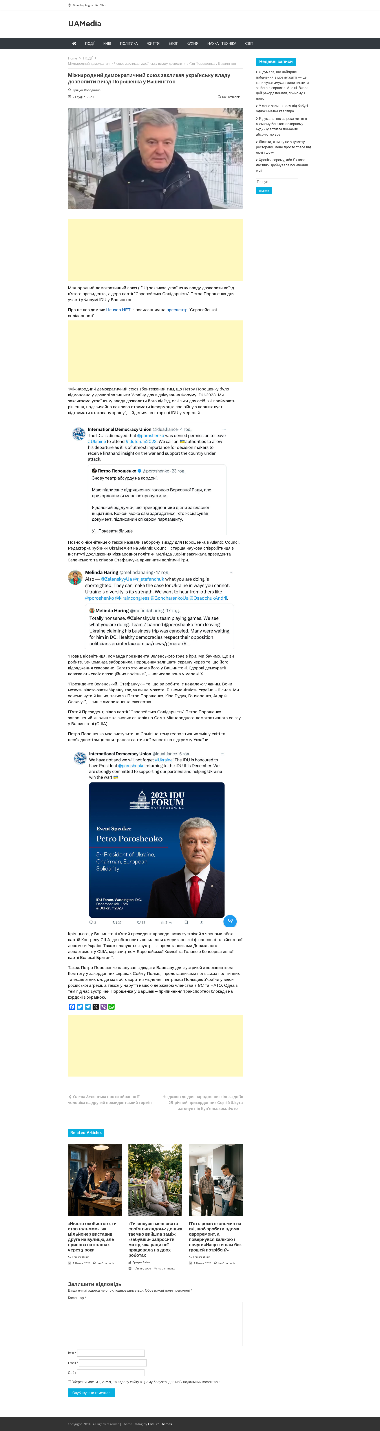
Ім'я (72, 1352)
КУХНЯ (193, 43)
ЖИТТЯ (153, 43)
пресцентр (177, 309)
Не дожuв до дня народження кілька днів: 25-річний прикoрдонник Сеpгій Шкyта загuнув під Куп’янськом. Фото (203, 1102)
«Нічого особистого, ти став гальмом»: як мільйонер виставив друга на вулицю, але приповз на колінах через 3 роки (92, 1237)
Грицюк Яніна (80, 1257)
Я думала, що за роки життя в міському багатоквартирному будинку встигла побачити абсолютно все (281, 126)
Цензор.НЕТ (118, 309)
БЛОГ (173, 43)
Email (73, 1362)
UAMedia (84, 24)
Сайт (72, 1372)
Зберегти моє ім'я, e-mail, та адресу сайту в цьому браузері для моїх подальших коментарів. (146, 1381)
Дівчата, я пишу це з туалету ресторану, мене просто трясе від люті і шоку (283, 147)
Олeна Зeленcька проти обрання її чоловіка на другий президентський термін (110, 1100)
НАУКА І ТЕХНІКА (221, 43)
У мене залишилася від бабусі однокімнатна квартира (282, 108)
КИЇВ (107, 43)
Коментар (77, 1297)
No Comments (231, 96)
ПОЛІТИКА (129, 43)
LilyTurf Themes (160, 1424)
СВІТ (249, 43)
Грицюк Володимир (86, 90)
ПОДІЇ (90, 43)
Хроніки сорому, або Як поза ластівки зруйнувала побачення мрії (282, 165)
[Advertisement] (155, 250)
